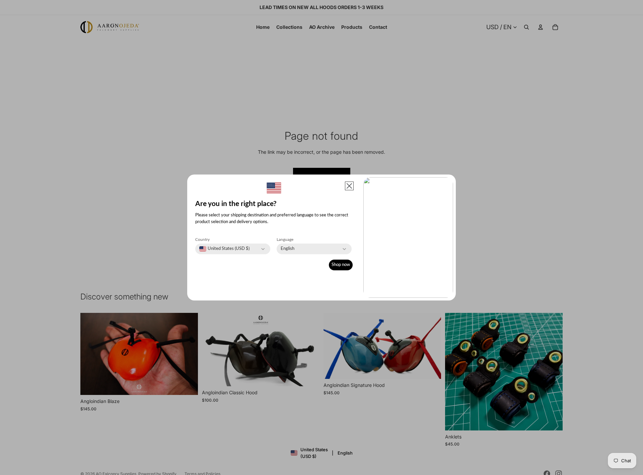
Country (202, 239)
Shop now (341, 265)
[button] (349, 186)
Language (285, 239)
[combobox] (224, 249)
